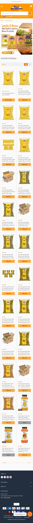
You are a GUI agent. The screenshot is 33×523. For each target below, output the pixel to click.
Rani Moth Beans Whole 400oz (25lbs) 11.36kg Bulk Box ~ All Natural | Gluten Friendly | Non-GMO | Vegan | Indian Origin (24, 385)
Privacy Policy (7, 515)
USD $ (16, 504)
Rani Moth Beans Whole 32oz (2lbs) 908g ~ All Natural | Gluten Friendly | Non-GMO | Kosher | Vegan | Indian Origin (8, 385)
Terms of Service (18, 517)
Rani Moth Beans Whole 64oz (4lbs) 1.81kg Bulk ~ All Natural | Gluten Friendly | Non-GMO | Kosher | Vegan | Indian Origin (8, 418)
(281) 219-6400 (7, 497)
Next (29, 462)
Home (2, 20)
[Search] (30, 13)
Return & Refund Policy (8, 517)
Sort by (3, 64)
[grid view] (26, 64)
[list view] (30, 64)
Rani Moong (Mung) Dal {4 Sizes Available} (8, 94)
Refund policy (26, 517)
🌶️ (30, 514)
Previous (4, 462)
